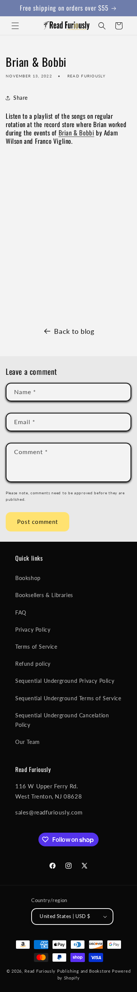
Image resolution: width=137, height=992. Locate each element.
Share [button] (20, 97)
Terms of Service (36, 646)
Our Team (27, 742)
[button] (15, 25)
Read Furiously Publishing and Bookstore (67, 970)
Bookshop (28, 578)
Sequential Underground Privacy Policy (64, 681)
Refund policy (33, 663)
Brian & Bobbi (76, 132)
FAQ (20, 612)
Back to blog (74, 331)
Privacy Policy (32, 629)
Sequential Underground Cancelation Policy (62, 720)
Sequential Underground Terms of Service (68, 698)
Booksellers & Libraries (44, 595)
